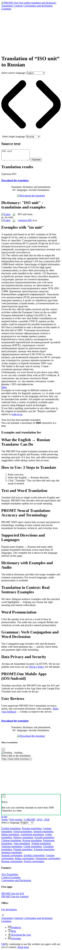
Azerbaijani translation (32, 834)
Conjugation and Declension (16, 880)
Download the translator (15, 180)
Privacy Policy (36, 666)
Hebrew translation (23, 837)
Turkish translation (41, 843)
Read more (23, 947)
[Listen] (5, 214)
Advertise (16, 938)
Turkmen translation (11, 846)
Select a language (10, 822)
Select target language (13, 136)
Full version (16, 819)
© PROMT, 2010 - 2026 (37, 819)
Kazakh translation (44, 837)
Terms (4, 819)
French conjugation (34, 861)
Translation (7, 5)
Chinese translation (11, 840)
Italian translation (10, 834)
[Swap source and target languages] (31, 133)
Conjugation (38, 5)
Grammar (6, 8)
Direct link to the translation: (16, 755)
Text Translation (9, 874)
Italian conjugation (24, 858)
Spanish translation (43, 831)
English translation (11, 828)
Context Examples (11, 877)
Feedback (16, 927)
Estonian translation (44, 849)
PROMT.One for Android (14, 896)
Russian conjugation (11, 861)
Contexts (18, 5)
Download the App (21, 934)
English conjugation (34, 855)
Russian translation (32, 828)
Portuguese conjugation (48, 858)
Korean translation (32, 840)
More (4, 387)
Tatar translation (21, 843)
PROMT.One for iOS (12, 893)
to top (4, 816)
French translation (22, 831)
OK (3, 944)
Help (13, 931)
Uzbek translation (32, 846)
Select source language (13, 72)
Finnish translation (23, 849)
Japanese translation (11, 852)
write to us (16, 414)
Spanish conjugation (11, 855)
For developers (9, 909)
